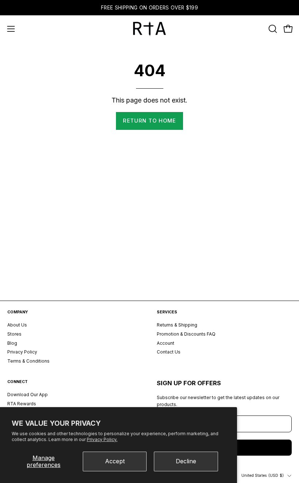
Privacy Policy (22, 352)
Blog (12, 343)
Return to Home (149, 120)
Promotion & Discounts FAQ (186, 334)
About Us (17, 325)
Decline (186, 461)
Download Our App (27, 394)
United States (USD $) (262, 475)
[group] (149, 7)
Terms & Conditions (28, 361)
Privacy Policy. (102, 439)
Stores (14, 334)
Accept (115, 461)
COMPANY (17, 312)
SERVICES (167, 312)
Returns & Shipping (177, 325)
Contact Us (168, 352)
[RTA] (149, 29)
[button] (272, 29)
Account (165, 343)
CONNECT (17, 381)
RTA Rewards (21, 403)
